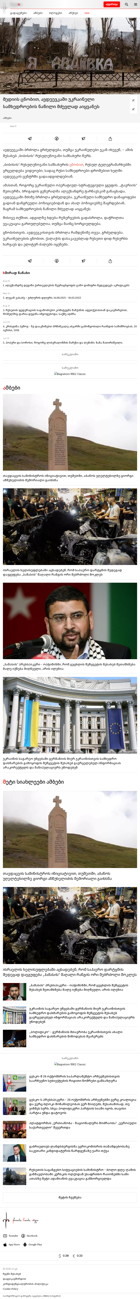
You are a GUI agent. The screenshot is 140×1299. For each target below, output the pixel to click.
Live (87, 13)
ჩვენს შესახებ (12, 1273)
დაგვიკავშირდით (14, 1278)
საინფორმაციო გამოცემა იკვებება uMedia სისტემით (32, 1296)
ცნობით (76, 164)
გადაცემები (18, 13)
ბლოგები (55, 13)
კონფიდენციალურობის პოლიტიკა (25, 1283)
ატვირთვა (112, 4)
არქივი (73, 13)
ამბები (37, 13)
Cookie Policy (10, 1288)
